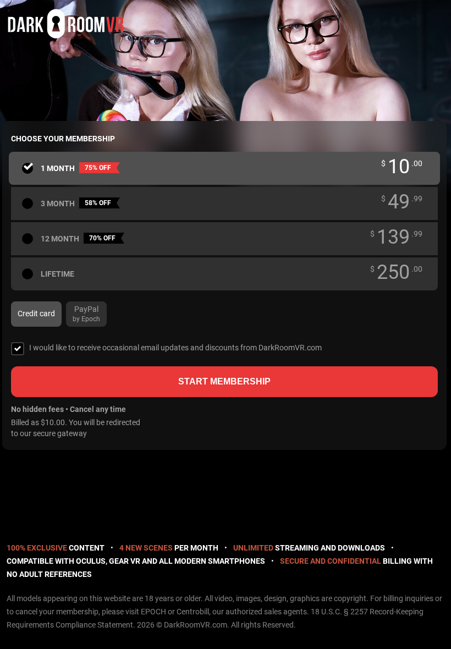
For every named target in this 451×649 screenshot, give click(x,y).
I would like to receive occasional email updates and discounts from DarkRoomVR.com (175, 347)
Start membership (224, 381)
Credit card (36, 313)
